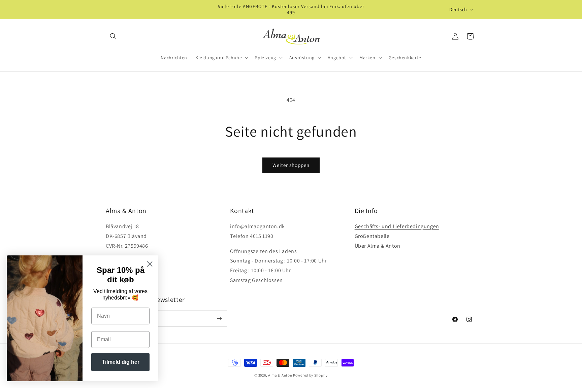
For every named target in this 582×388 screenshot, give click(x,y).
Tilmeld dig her (120, 362)
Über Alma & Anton (377, 245)
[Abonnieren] (219, 318)
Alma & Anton (280, 375)
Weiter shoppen (291, 165)
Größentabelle (372, 236)
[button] (113, 36)
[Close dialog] (150, 264)
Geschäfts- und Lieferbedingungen (397, 226)
